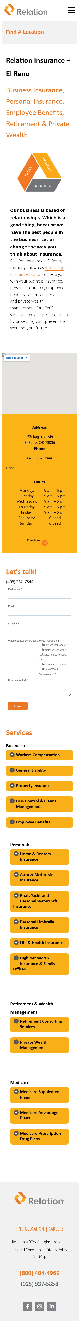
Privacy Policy (56, 1250)
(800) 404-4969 (40, 1273)
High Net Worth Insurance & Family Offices (34, 964)
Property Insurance (34, 786)
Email (11, 468)
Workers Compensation (38, 755)
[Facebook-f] (27, 1306)
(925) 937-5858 (39, 1284)
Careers (56, 1229)
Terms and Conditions (25, 1250)
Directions (34, 540)
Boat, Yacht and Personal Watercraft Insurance (35, 901)
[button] (39, 755)
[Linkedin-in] (51, 1306)
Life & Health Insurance (41, 943)
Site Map (39, 1257)
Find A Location (30, 1229)
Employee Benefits (33, 822)
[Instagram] (39, 1306)
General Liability (31, 770)
